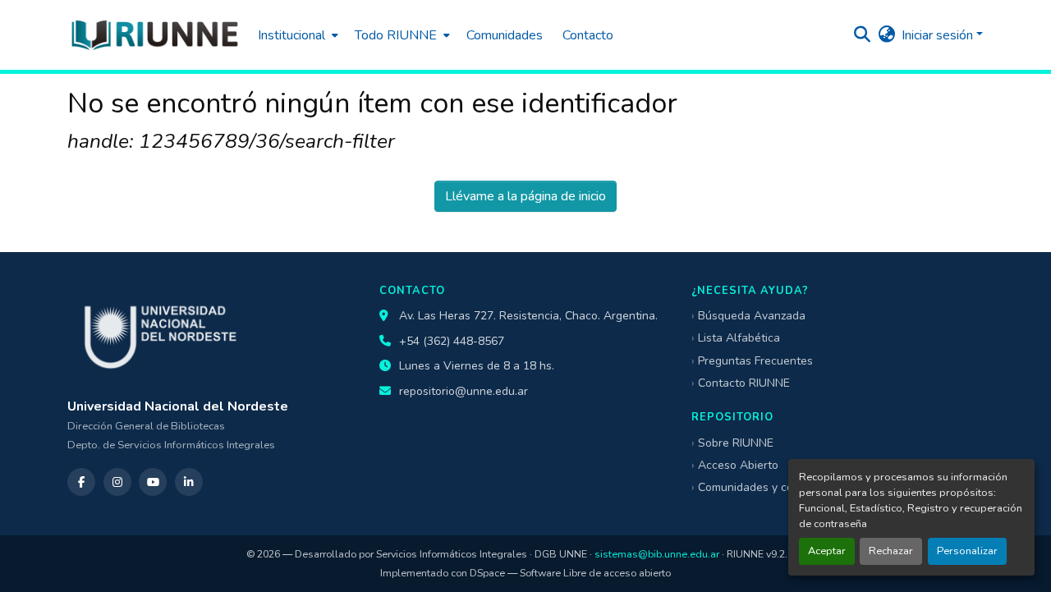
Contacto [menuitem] (587, 35)
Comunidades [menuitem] (504, 35)
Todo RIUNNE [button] (396, 35)
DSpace (487, 573)
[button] (154, 34)
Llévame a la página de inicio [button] (525, 196)
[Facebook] (81, 482)
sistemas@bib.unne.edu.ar (656, 554)
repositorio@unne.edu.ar (463, 391)
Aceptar (827, 551)
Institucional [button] (291, 35)
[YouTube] (153, 482)
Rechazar (891, 551)
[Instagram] (117, 482)
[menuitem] (296, 35)
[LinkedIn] (189, 482)
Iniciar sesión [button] (939, 35)
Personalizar (967, 551)
